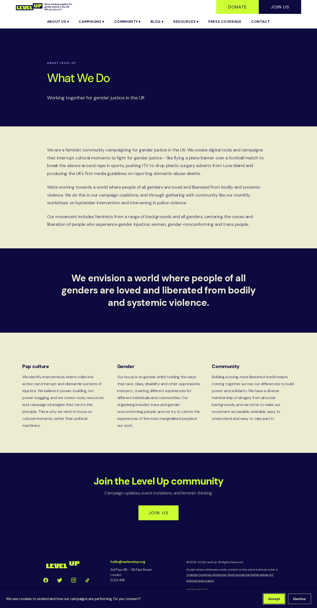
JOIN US (158, 513)
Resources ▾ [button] (185, 21)
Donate (237, 7)
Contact (260, 21)
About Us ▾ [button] (58, 21)
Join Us (280, 7)
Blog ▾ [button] (157, 21)
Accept (274, 599)
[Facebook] (45, 580)
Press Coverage (224, 21)
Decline (299, 599)
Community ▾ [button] (127, 21)
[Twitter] (59, 580)
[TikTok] (87, 580)
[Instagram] (73, 580)
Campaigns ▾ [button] (91, 21)
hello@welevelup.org (127, 561)
